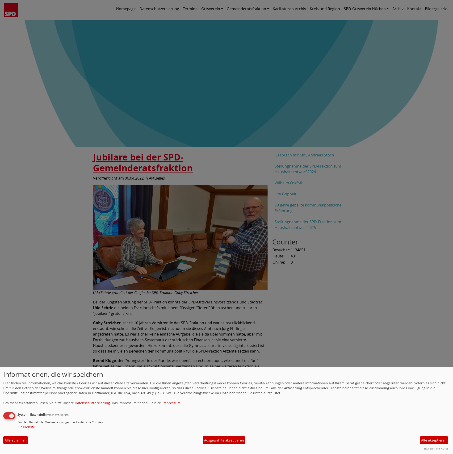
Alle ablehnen (16, 440)
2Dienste (26, 427)
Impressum (171, 403)
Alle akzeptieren (434, 440)
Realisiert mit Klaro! (436, 448)
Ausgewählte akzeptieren (224, 440)
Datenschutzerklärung (92, 403)
